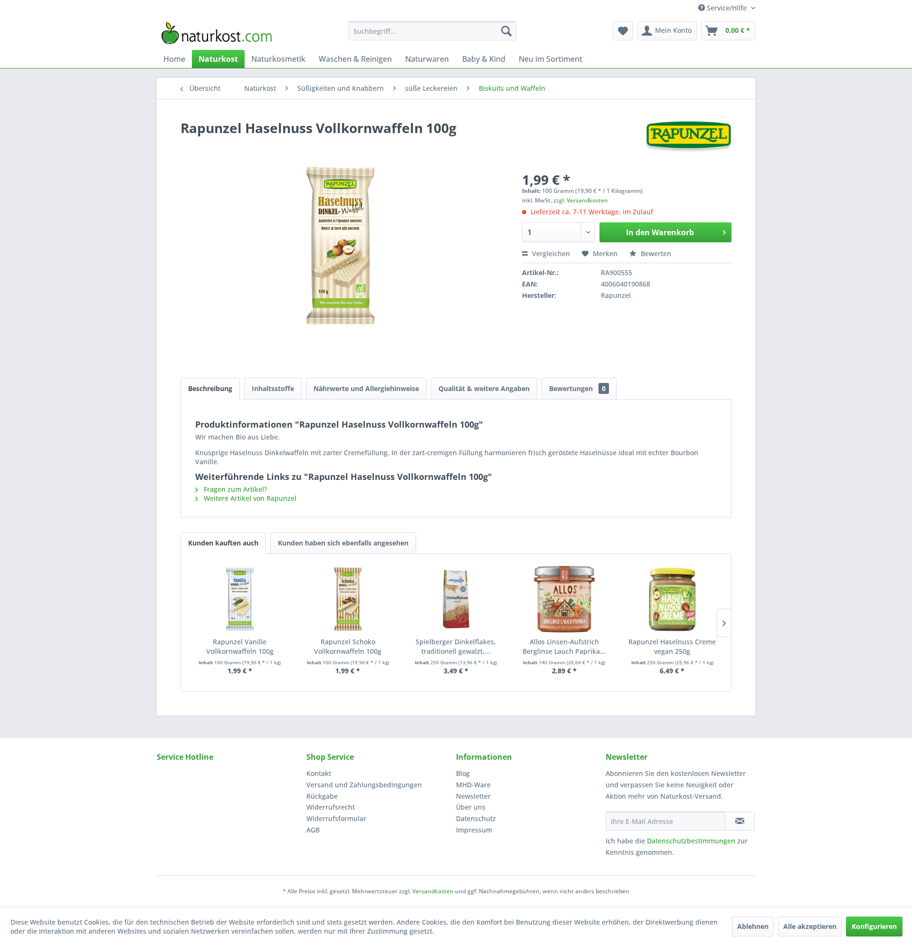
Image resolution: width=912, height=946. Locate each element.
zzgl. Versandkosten (580, 200)
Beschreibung (210, 388)
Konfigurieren (874, 926)
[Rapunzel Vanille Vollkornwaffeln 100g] (240, 599)
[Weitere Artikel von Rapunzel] (689, 137)
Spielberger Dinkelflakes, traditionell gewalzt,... (456, 646)
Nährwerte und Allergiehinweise (366, 388)
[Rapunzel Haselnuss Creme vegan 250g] (672, 599)
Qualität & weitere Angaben (484, 388)
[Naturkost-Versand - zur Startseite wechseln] (217, 33)
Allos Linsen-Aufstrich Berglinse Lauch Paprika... (564, 646)
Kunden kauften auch (223, 542)
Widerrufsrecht (330, 807)
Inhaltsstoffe (273, 388)
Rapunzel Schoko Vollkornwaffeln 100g (347, 646)
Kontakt (318, 773)
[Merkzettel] (623, 30)
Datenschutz (476, 818)
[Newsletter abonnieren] (740, 821)
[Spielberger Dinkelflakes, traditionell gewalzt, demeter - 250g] (456, 599)
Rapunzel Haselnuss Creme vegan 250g (672, 646)
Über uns (470, 807)
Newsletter (473, 796)
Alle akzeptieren (809, 926)
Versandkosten (433, 891)
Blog (463, 773)
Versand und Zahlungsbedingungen (364, 784)
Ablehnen (753, 926)
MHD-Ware (473, 784)
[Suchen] (506, 30)
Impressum (474, 829)
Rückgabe (322, 796)
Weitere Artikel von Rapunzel (249, 498)
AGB (313, 829)
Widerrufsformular (336, 818)
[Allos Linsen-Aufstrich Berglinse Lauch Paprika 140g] (564, 599)
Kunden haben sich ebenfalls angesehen (343, 542)
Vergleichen (550, 253)
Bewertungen (577, 388)
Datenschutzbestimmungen (691, 840)
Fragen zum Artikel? (234, 489)
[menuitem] (432, 30)
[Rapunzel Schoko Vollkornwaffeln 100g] (348, 599)
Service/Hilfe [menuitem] (727, 7)
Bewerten (655, 253)
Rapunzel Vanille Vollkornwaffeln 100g (240, 646)
